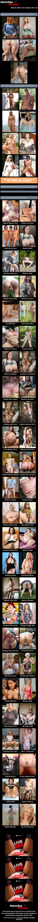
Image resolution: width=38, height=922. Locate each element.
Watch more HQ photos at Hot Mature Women (19, 180)
